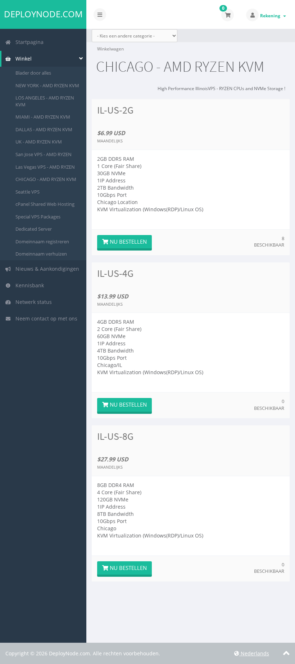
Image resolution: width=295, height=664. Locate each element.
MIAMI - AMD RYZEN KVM (42, 117)
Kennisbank (28, 285)
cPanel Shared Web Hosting (44, 204)
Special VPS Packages (37, 216)
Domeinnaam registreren (42, 241)
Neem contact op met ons (45, 318)
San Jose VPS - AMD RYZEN (43, 154)
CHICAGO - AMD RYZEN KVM (45, 179)
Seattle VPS (27, 192)
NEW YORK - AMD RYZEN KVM (47, 85)
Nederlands (254, 653)
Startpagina (28, 42)
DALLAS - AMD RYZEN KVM (43, 129)
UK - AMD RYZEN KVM (38, 141)
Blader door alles (33, 73)
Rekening (271, 16)
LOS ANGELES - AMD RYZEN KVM (44, 101)
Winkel (22, 58)
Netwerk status (32, 301)
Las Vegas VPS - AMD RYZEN (45, 167)
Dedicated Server (33, 229)
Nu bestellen (127, 241)
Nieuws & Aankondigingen (46, 268)
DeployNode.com (43, 14)
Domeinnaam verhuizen (41, 254)
